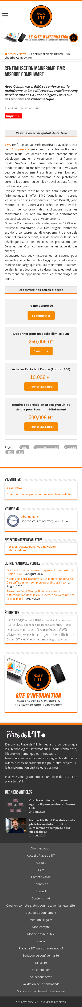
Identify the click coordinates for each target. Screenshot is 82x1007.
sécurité (29, 620)
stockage (17, 629)
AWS (63, 629)
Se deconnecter (41, 977)
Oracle (53, 629)
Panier (41, 941)
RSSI (9, 629)
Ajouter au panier (41, 386)
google (19, 620)
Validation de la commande (41, 984)
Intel (52, 624)
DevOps (71, 447)
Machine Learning (40, 639)
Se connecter (41, 315)
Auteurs (41, 863)
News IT (24, 54)
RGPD (11, 625)
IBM (21, 452)
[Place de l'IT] (41, 16)
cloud (20, 624)
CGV (41, 870)
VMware (13, 634)
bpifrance (43, 625)
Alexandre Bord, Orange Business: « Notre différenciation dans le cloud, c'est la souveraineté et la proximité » (40, 595)
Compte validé (41, 877)
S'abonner (41, 351)
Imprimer (13, 116)
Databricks (61, 639)
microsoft (31, 629)
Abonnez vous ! (40, 848)
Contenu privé (41, 898)
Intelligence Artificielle (53, 634)
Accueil (12, 54)
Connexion (41, 884)
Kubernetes (63, 624)
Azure (44, 629)
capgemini (30, 625)
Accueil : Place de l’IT (41, 855)
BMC (24, 447)
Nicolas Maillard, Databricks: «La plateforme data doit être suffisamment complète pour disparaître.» (40, 580)
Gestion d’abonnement (40, 913)
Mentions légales (41, 920)
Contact (41, 891)
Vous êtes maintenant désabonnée (41, 991)
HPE (10, 452)
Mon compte (41, 927)
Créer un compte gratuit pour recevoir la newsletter (39, 494)
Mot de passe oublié (41, 934)
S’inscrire (41, 963)
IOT (17, 639)
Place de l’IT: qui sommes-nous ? (41, 948)
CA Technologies (47, 447)
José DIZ (12, 108)
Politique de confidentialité (41, 955)
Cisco (10, 639)
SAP (10, 620)
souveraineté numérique (56, 620)
